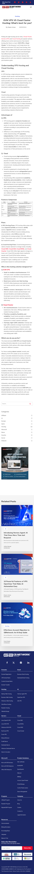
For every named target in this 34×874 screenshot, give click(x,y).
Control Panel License (22, 788)
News (3, 432)
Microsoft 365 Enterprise (7, 766)
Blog (18, 804)
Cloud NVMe (20, 724)
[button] (31, 7)
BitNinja (19, 777)
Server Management (22, 791)
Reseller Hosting (5, 708)
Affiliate (3, 415)
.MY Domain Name (5, 678)
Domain (3, 421)
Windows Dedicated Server (8, 748)
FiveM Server (4, 741)
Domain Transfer (5, 685)
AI (2, 418)
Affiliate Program (5, 800)
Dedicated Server (5, 745)
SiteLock (19, 773)
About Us (19, 800)
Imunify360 (20, 765)
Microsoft (4, 429)
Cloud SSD (20, 720)
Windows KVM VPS (6, 727)
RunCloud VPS (5, 731)
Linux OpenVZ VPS (6, 720)
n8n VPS (19, 701)
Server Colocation (5, 752)
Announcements (5, 823)
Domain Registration (6, 674)
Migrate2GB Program (6, 807)
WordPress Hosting (6, 704)
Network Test (4, 838)
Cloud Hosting (16, 39)
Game (3, 424)
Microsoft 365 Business (7, 762)
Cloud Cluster (8, 305)
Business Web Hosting (7, 697)
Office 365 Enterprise (6, 769)
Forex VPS (4, 734)
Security (3, 435)
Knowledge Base (5, 831)
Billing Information (5, 827)
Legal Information (21, 815)
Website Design (5, 711)
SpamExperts (20, 769)
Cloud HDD (20, 727)
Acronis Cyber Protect (22, 780)
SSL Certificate (20, 762)
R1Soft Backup (21, 784)
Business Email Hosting (23, 674)
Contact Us (20, 811)
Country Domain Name (6, 681)
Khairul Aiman (12, 27)
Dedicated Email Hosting (23, 678)
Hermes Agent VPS (22, 694)
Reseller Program (5, 804)
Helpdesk (3, 834)
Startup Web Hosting (6, 694)
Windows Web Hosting (7, 701)
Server (3, 438)
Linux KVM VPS (5, 724)
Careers (19, 807)
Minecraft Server (5, 738)
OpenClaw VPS (21, 697)
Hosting (17, 16)
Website (3, 441)
